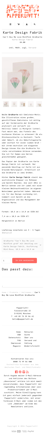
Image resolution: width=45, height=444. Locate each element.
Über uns (28, 337)
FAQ (19, 340)
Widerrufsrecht (32, 346)
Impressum (16, 343)
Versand (32, 48)
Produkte (14, 292)
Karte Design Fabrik (22, 32)
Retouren (28, 332)
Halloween (26, 292)
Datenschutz (15, 337)
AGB (19, 335)
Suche (27, 335)
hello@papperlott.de (22, 319)
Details (7, 233)
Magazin (17, 346)
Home (4, 292)
